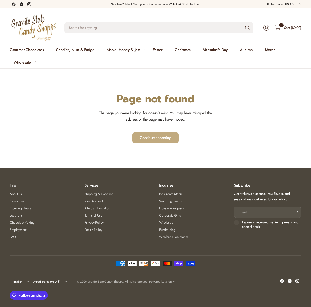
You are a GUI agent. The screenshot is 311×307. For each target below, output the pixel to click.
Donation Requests (172, 208)
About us (16, 194)
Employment (18, 229)
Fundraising (167, 229)
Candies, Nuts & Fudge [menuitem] (75, 50)
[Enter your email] (296, 212)
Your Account (94, 201)
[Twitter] (21, 4)
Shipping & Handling (99, 194)
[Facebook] (13, 4)
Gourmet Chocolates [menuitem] (27, 50)
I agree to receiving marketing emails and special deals (270, 224)
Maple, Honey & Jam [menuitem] (123, 50)
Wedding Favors (170, 201)
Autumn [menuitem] (246, 50)
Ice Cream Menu (170, 194)
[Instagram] (29, 4)
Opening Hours (20, 208)
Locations (16, 215)
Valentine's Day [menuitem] (215, 50)
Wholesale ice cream (173, 236)
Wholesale (166, 222)
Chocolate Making (22, 222)
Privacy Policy (94, 222)
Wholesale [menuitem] (22, 62)
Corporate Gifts (170, 215)
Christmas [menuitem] (183, 50)
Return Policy (93, 229)
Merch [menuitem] (270, 50)
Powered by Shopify (161, 281)
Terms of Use (93, 215)
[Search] (247, 27)
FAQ (13, 236)
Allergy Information (97, 208)
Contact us (17, 201)
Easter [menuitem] (158, 50)
